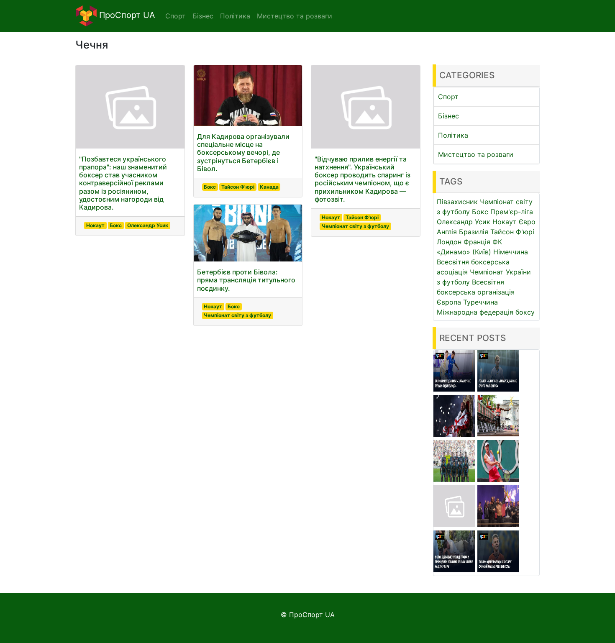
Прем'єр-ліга (511, 212)
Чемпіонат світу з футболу (237, 315)
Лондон (449, 242)
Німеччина (510, 252)
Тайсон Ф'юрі (237, 187)
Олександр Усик (147, 225)
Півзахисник (457, 201)
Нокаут (95, 225)
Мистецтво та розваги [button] (294, 16)
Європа (449, 302)
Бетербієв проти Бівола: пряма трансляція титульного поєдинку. (246, 280)
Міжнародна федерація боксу (486, 312)
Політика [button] (235, 16)
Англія (447, 232)
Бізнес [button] (202, 16)
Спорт (448, 96)
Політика (453, 135)
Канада (269, 187)
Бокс (116, 225)
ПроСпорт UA (126, 15)
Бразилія (473, 232)
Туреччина (480, 302)
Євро (527, 222)
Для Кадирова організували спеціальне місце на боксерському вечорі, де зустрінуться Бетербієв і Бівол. (243, 152)
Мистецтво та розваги (475, 154)
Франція (477, 242)
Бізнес (448, 116)
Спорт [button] (175, 16)
